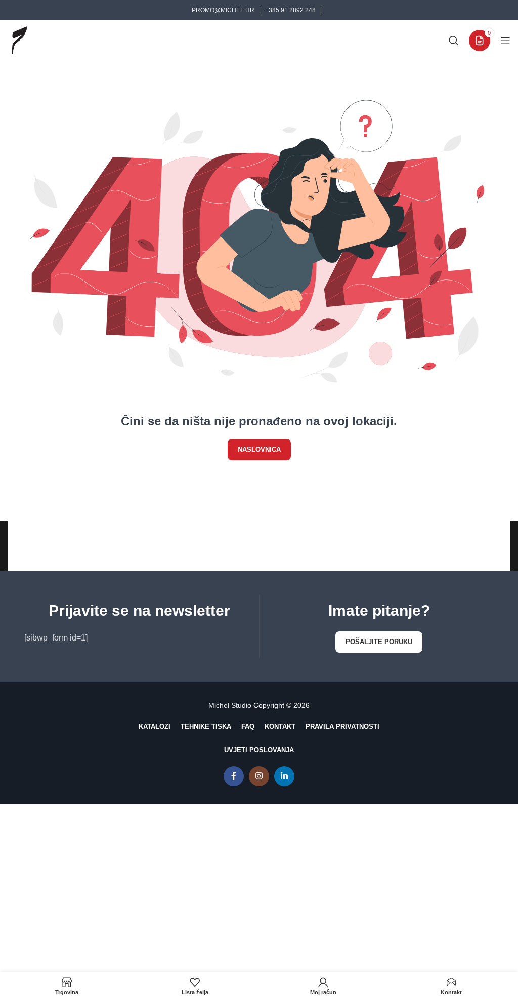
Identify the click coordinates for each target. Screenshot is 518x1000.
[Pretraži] (454, 40)
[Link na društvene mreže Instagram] (259, 776)
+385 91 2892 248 (290, 10)
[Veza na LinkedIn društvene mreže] (284, 776)
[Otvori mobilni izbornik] (505, 40)
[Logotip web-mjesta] (19, 39)
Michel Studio (229, 705)
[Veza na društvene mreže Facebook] (234, 776)
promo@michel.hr (223, 10)
